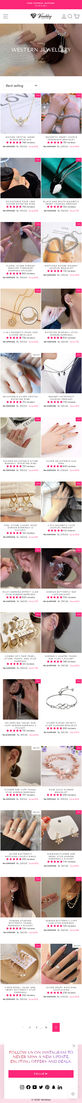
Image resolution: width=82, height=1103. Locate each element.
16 (46, 1027)
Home (40, 43)
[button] (14, 142)
